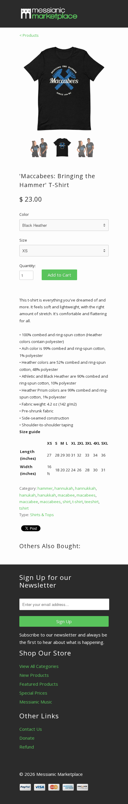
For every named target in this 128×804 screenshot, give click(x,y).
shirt (67, 501)
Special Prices (33, 693)
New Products (34, 675)
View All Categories (39, 666)
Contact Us (30, 729)
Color (24, 214)
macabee (66, 495)
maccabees (50, 501)
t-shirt (77, 501)
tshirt (24, 508)
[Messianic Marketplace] (49, 13)
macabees (86, 495)
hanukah (27, 495)
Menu (91, 11)
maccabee (28, 501)
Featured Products (38, 684)
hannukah (63, 488)
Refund (26, 747)
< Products (29, 35)
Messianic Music (35, 702)
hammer (45, 488)
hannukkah (85, 488)
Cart (103, 11)
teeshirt (92, 501)
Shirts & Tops (42, 514)
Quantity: (27, 265)
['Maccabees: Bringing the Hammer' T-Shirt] (64, 88)
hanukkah (47, 495)
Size (23, 240)
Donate (27, 738)
